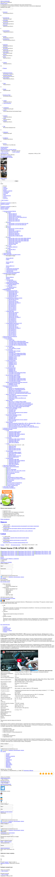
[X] (4, 600)
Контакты (5, 198)
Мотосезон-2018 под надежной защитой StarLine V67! (15, 542)
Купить (2, 557)
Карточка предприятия (6, 784)
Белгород (5, 12)
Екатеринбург (6, 30)
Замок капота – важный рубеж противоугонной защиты (16, 537)
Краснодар (5, 49)
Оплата (5, 189)
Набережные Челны (7, 72)
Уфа (4, 126)
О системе (5, 193)
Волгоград (5, 22)
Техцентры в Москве (28, 770)
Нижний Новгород (7, 75)
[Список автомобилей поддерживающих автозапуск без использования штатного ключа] (7, 505)
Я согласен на (13, 576)
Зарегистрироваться (5, 848)
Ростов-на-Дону (7, 94)
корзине (6, 862)
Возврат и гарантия (7, 190)
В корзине (5, 202)
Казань (4, 36)
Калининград (6, 39)
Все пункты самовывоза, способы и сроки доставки (7, 156)
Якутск (5, 143)
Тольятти (5, 115)
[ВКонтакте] (1, 600)
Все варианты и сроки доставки (8, 598)
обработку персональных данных (16, 576)
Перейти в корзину (5, 204)
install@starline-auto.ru (5, 778)
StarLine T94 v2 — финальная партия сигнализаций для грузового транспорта (21, 526)
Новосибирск (6, 77)
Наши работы (9, 764)
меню (2, 183)
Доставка (5, 188)
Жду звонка (3, 578)
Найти (16, 181)
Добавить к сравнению (13, 558)
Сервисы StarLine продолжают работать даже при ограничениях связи (19, 528)
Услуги (4, 196)
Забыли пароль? (8, 841)
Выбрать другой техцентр (6, 811)
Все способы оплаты (5, 581)
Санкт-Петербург (7, 103)
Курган (5, 54)
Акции (4, 187)
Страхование (6, 192)
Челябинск (5, 137)
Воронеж (5, 25)
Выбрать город (4, 3)
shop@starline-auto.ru (5, 781)
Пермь (4, 89)
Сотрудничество (7, 195)
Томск (4, 118)
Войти (2, 841)
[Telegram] (3, 789)
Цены (4, 194)
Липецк (5, 62)
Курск (4, 56)
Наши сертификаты (5, 519)
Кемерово (5, 44)
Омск (4, 83)
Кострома (5, 47)
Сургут (5, 110)
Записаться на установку (6, 562)
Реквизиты (8, 767)
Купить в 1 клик (4, 558)
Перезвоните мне (4, 153)
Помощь (8, 761)
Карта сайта (8, 763)
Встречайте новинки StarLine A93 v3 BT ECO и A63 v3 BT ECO (18, 530)
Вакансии (8, 765)
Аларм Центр (8, 149)
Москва (5, 68)
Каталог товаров (4, 208)
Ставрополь (6, 107)
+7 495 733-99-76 (4, 200)
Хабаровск (5, 132)
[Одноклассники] (2, 600)
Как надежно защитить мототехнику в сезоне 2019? (15, 540)
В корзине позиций (5, 206)
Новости (4, 522)
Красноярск (6, 51)
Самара (5, 100)
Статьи (3, 534)
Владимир (5, 20)
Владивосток (6, 17)
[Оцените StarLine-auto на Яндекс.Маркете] (27, 775)
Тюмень (5, 120)
